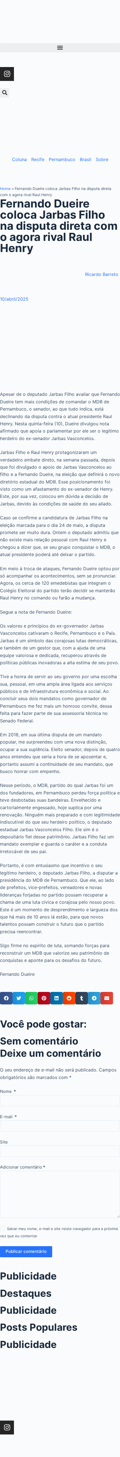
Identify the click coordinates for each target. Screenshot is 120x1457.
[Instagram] (7, 74)
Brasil (85, 159)
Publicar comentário (26, 1251)
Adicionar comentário (22, 1167)
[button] (60, 47)
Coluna (19, 159)
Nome (8, 1091)
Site (4, 1142)
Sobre (102, 159)
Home (5, 188)
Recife (37, 159)
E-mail (8, 1116)
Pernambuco (62, 159)
